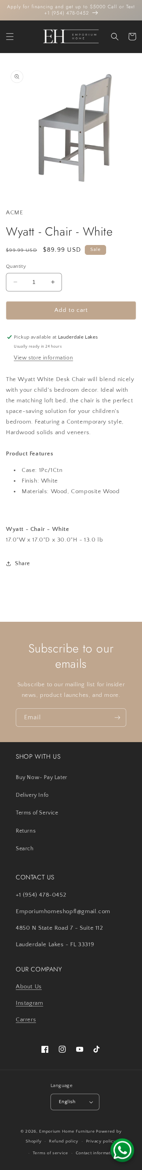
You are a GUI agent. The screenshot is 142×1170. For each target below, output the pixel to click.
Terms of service (50, 1153)
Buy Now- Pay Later (41, 777)
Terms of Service (37, 813)
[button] (10, 36)
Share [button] (22, 563)
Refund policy (63, 1141)
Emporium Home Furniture (67, 1131)
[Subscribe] (117, 717)
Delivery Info (32, 795)
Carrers (26, 1019)
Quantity (16, 266)
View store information (43, 358)
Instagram (29, 1003)
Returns (26, 831)
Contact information (96, 1153)
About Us (29, 986)
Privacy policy (101, 1141)
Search (25, 849)
